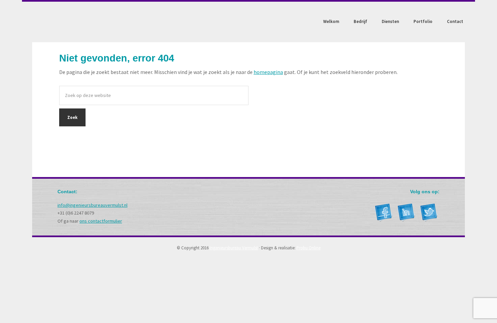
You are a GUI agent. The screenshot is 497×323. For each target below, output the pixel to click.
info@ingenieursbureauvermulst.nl (92, 205)
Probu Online (309, 247)
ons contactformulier (100, 221)
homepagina (268, 72)
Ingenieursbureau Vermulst (77, 21)
